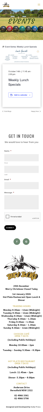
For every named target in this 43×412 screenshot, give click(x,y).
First (6, 163)
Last (6, 174)
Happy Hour (35, 111)
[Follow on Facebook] (16, 241)
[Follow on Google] (26, 241)
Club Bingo (7, 111)
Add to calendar (20, 95)
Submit (10, 228)
